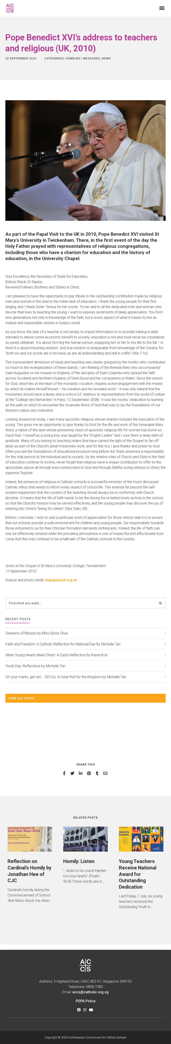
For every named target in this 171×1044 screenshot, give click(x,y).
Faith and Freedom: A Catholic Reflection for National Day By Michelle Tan (63, 644)
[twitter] (73, 773)
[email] (106, 773)
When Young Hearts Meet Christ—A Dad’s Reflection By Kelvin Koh (57, 655)
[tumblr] (98, 773)
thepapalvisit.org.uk (61, 580)
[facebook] (65, 773)
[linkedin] (81, 773)
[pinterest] (90, 773)
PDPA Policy (86, 1001)
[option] (30, 865)
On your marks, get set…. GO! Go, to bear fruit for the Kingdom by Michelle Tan (66, 677)
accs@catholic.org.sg (90, 992)
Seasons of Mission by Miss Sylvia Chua (37, 633)
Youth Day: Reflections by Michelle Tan (35, 666)
